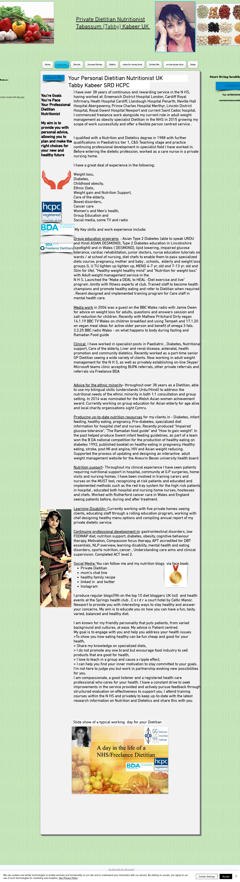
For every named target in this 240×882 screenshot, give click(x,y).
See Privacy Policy (68, 878)
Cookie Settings (207, 876)
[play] (160, 791)
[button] (120, 760)
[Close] (236, 876)
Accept (225, 876)
